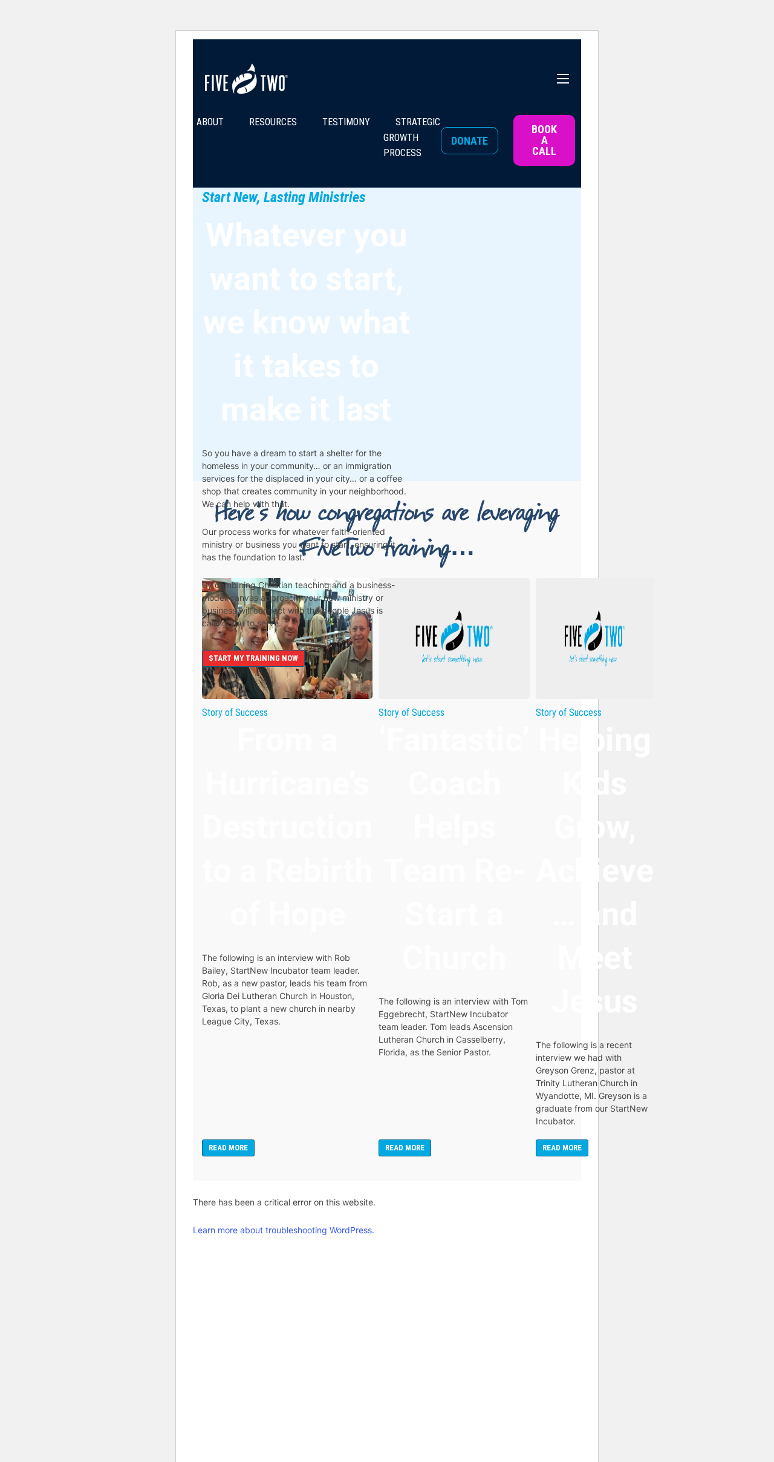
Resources (273, 122)
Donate (469, 140)
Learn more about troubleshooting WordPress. (283, 1230)
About (210, 122)
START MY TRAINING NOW (253, 658)
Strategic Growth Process (411, 137)
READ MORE (228, 1147)
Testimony (346, 122)
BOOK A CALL (544, 140)
